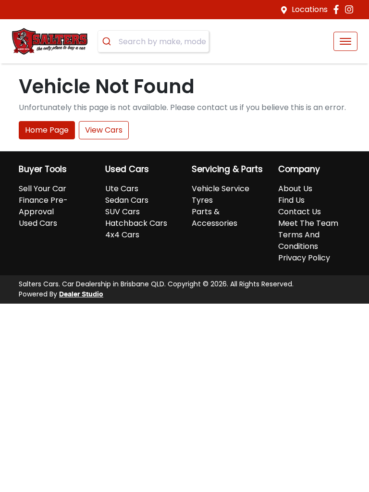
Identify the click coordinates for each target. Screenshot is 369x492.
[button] (345, 41)
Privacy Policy (304, 257)
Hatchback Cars (136, 223)
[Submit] (108, 41)
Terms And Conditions (299, 240)
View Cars (104, 129)
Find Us (291, 200)
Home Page (47, 129)
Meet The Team (308, 223)
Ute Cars (121, 188)
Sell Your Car (42, 188)
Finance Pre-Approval (43, 206)
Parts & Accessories (214, 217)
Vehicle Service (220, 188)
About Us (295, 188)
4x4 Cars (122, 234)
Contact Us (299, 211)
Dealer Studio (81, 294)
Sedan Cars (126, 200)
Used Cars (38, 223)
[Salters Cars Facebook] (338, 9)
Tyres (202, 200)
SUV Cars (122, 211)
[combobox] (153, 41)
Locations (310, 9)
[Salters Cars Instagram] (350, 9)
